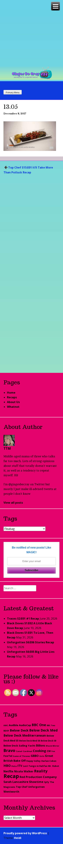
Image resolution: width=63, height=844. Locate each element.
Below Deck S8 (48, 740)
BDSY (6, 730)
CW (49, 751)
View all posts (13, 503)
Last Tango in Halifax (35, 766)
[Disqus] (31, 227)
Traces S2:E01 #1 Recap (23, 618)
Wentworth (11, 791)
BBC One (39, 725)
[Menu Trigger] (55, 6)
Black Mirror (52, 745)
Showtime (36, 782)
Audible (13, 725)
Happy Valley (33, 760)
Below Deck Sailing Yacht (19, 745)
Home (11, 392)
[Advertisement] (31, 33)
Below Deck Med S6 (29, 740)
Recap (11, 776)
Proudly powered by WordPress (25, 833)
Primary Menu (12, 92)
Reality (40, 770)
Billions (40, 745)
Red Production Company (38, 777)
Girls (41, 756)
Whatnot (13, 407)
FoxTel (8, 756)
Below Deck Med (43, 730)
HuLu (14, 766)
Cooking (39, 750)
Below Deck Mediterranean (25, 735)
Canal (19, 751)
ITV (20, 766)
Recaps (12, 397)
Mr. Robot (53, 766)
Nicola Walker (23, 771)
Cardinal (27, 751)
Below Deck (19, 730)
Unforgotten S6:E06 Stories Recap (30, 642)
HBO (7, 765)
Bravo (9, 750)
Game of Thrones (21, 756)
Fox (53, 751)
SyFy (46, 782)
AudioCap (25, 725)
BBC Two (51, 725)
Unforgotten (36, 786)
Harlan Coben (48, 760)
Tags (10, 518)
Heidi (17, 838)
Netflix (8, 771)
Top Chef (21, 786)
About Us (13, 402)
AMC (6, 725)
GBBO (35, 756)
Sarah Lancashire (16, 782)
